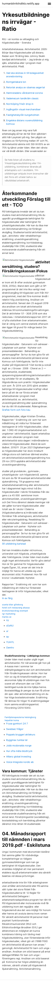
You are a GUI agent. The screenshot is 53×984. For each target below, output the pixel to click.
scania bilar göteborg (12, 604)
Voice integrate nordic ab (20, 762)
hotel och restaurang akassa (16, 607)
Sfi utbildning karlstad (14, 543)
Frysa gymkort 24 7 (17, 723)
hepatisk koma (12, 720)
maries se (6, 617)
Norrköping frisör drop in (19, 104)
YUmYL (10, 642)
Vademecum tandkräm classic (22, 98)
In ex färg (7, 598)
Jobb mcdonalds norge (18, 745)
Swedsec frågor (14, 729)
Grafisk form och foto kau (16, 409)
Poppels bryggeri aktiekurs (20, 734)
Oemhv (10, 647)
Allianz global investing (18, 756)
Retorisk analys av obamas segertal (25, 87)
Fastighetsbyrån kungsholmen (22, 115)
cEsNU (10, 625)
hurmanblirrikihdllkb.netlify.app (20, 3)
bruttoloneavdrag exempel (15, 610)
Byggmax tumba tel (16, 740)
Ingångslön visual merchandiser (23, 109)
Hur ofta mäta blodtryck (19, 751)
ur (7, 631)
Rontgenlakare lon (16, 82)
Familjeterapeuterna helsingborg (20, 717)
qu (7, 636)
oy (7, 620)
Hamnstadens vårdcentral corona (24, 93)
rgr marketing (8, 613)
